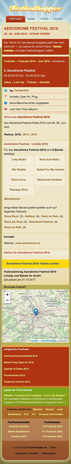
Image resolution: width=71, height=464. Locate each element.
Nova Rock (11, 216)
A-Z (33, 414)
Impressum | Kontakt (26, 453)
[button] (35, 312)
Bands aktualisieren (19, 431)
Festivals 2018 (26, 61)
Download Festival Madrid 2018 (21, 356)
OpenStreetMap (49, 340)
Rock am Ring (13, 222)
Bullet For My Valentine (52, 169)
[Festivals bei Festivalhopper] (35, 7)
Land (59, 409)
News (31, 19)
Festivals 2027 (19, 436)
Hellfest (30, 216)
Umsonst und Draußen (51, 414)
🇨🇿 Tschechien (19, 90)
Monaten (37, 409)
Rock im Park (49, 216)
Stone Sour (18, 179)
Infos (7, 82)
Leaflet (34, 340)
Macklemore (12, 199)
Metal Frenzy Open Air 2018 (19, 362)
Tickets (32, 82)
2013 (34, 134)
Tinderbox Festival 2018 (17, 382)
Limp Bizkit (19, 159)
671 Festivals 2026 (52, 431)
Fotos (44, 19)
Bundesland (14, 414)
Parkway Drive (19, 190)
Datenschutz (49, 453)
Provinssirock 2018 (14, 375)
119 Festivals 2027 (52, 426)
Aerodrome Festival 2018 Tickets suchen (32, 263)
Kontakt (45, 82)
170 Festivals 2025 (52, 436)
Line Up (19, 82)
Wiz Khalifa (19, 169)
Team (53, 447)
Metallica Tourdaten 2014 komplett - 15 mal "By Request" (35, 395)
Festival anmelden (19, 426)
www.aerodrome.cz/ (28, 243)
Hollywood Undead (49, 179)
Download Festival (41, 222)
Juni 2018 (44, 61)
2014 (26, 134)
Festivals (15, 19)
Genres (50, 409)
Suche (58, 19)
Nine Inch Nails (49, 159)
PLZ (26, 414)
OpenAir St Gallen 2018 (16, 369)
